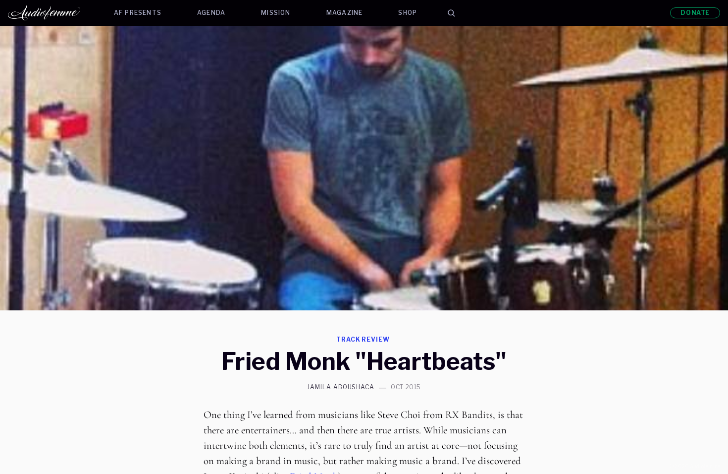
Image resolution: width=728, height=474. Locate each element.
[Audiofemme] (52, 13)
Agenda (211, 12)
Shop (407, 12)
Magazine (344, 12)
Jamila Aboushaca (340, 387)
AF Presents (137, 12)
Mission (275, 12)
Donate (695, 12)
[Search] (451, 13)
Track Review (363, 339)
